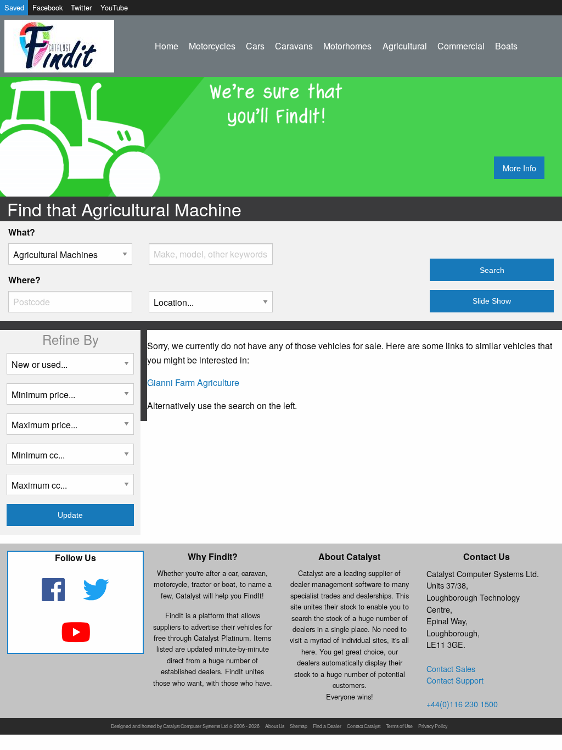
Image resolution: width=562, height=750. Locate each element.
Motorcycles (212, 46)
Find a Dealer (327, 726)
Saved (14, 7)
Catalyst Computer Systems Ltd (195, 726)
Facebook (47, 7)
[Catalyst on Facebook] (54, 596)
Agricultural (405, 46)
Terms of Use (399, 726)
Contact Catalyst (363, 726)
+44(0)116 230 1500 (462, 703)
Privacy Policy (432, 726)
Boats (506, 46)
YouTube (114, 7)
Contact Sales (450, 668)
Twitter (81, 7)
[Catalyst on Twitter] (96, 596)
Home (166, 46)
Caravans (294, 46)
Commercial (461, 46)
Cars (255, 46)
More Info (519, 167)
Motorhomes (347, 46)
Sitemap (298, 726)
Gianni (160, 382)
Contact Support (455, 680)
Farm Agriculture (207, 382)
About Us (274, 726)
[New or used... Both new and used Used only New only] (70, 368)
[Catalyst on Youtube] (75, 639)
